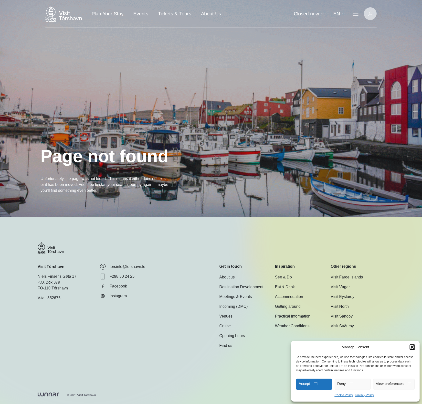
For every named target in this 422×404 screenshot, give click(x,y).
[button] (412, 347)
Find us (225, 345)
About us (227, 277)
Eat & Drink (285, 287)
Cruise (225, 326)
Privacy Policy (364, 395)
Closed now (306, 13)
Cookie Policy (344, 395)
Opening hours (232, 336)
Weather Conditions (292, 326)
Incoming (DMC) (233, 306)
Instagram (118, 296)
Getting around (288, 306)
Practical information (292, 316)
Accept (304, 384)
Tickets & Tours (174, 13)
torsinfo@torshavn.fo (127, 267)
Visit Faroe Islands (347, 277)
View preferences (390, 384)
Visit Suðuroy (342, 326)
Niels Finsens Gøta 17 (57, 276)
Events (140, 13)
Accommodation (289, 297)
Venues (225, 316)
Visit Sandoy (342, 316)
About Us (211, 13)
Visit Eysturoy (342, 297)
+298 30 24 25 (122, 276)
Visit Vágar (340, 287)
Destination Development (241, 287)
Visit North (340, 306)
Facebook (118, 286)
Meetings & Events (235, 297)
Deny (341, 384)
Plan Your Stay (108, 13)
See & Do (283, 277)
